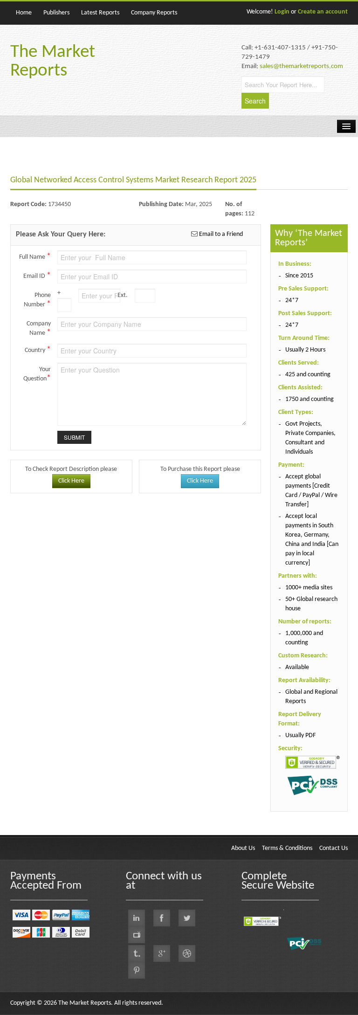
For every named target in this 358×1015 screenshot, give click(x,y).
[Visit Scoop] (136, 953)
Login (282, 11)
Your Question (37, 374)
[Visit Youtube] (136, 934)
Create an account (323, 11)
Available (297, 667)
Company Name (39, 328)
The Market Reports (52, 61)
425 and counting (307, 374)
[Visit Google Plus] (161, 953)
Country (38, 349)
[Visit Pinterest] (136, 970)
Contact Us (333, 848)
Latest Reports (100, 12)
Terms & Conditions (287, 848)
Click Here (71, 480)
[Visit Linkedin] (136, 918)
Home (24, 12)
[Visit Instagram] (187, 953)
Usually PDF (300, 735)
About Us (243, 848)
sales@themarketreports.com (301, 66)
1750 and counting (309, 399)
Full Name (35, 256)
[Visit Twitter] (187, 918)
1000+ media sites (308, 587)
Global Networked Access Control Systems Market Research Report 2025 (133, 180)
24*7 (291, 300)
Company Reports (154, 12)
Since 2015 (299, 275)
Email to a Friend (220, 234)
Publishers (56, 12)
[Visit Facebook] (161, 918)
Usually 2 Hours (305, 349)
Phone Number (37, 300)
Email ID (37, 275)
